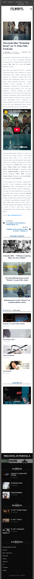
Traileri (4, 558)
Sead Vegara (7, 52)
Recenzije (17, 505)
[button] (31, 9)
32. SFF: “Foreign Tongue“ (19, 510)
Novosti (5, 550)
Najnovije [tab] (7, 310)
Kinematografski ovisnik (9, 547)
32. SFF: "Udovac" (16, 519)
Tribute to (5, 561)
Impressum (10, 2)
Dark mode (21, 4)
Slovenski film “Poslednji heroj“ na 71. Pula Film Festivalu (16, 46)
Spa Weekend (7, 371)
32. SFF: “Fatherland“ (17, 529)
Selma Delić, (24, 52)
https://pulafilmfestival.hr (15, 215)
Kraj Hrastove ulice (9, 339)
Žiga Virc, (11, 53)
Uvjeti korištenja (19, 2)
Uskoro (16, 383)
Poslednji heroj (16, 53)
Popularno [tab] (16, 310)
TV (3, 564)
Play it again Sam (7, 553)
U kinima (5, 567)
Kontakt (26, 2)
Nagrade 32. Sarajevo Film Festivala (13, 323)
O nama (4, 2)
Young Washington (8, 355)
